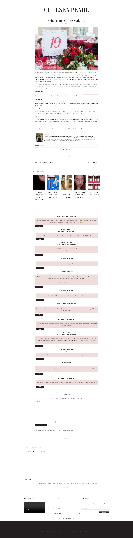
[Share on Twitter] (66, 152)
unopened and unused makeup (90, 94)
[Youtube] (38, 145)
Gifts (71, 156)
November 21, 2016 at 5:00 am (66, 334)
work (62, 75)
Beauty (67, 156)
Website (79, 419)
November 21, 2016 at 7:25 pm (66, 364)
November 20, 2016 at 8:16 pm (66, 273)
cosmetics (69, 158)
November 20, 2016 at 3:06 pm (66, 216)
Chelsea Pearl (66, 10)
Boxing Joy (70, 119)
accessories (55, 158)
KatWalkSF (65, 242)
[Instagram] (36, 145)
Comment (37, 401)
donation (56, 111)
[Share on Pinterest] (63, 152)
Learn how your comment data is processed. (63, 430)
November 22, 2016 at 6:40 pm (67, 378)
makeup (81, 158)
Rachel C (65, 362)
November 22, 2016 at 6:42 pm (67, 319)
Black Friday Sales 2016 (92, 162)
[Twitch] (41, 145)
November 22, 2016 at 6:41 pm (67, 351)
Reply (39, 226)
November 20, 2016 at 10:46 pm (66, 305)
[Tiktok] (40, 145)
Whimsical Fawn (65, 271)
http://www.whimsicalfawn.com (66, 283)
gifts (73, 158)
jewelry (77, 158)
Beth (64, 332)
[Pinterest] (43, 145)
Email (57, 419)
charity (64, 158)
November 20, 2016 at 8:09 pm (66, 244)
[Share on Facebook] (70, 152)
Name (36, 419)
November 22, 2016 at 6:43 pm (67, 260)
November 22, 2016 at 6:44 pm (67, 231)
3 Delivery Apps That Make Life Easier (44, 162)
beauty (60, 158)
